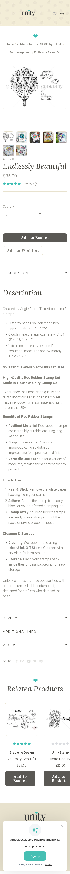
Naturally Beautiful (22, 759)
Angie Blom (11, 159)
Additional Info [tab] (19, 632)
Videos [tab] (10, 645)
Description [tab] (16, 273)
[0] (62, 13)
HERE (61, 367)
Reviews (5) (30, 184)
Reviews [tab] (11, 618)
